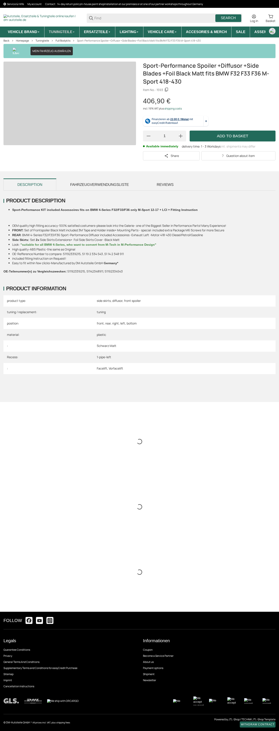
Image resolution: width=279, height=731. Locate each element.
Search (228, 18)
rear (108, 323)
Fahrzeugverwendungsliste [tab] (99, 185)
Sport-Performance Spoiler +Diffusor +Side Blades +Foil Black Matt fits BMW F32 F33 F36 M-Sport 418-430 (139, 40)
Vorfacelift (116, 368)
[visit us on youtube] (39, 620)
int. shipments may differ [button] (238, 146)
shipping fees (63, 722)
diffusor (117, 301)
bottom (132, 323)
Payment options (153, 668)
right (115, 323)
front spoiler (132, 301)
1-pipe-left (104, 357)
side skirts (104, 301)
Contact (50, 4)
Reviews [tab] (165, 185)
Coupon (148, 650)
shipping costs (173, 108)
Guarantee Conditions (16, 650)
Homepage (22, 40)
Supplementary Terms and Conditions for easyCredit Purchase (40, 668)
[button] (272, 620)
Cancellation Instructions (18, 686)
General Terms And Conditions (21, 662)
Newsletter (149, 680)
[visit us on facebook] (29, 620)
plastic (101, 335)
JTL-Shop (234, 719)
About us (148, 662)
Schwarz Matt (106, 346)
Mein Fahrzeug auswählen (51, 51)
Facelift (102, 368)
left (122, 323)
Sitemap (8, 674)
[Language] (272, 31)
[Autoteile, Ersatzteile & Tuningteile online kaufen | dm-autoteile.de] (41, 18)
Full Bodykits (63, 40)
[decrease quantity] (148, 136)
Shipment (149, 674)
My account (34, 4)
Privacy (7, 656)
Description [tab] (29, 185)
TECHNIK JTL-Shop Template (258, 719)
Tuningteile (42, 40)
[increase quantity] (180, 136)
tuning (101, 312)
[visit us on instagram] (49, 620)
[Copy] (166, 89)
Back (6, 40)
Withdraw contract (257, 724)
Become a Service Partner (158, 656)
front (100, 323)
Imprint (7, 680)
